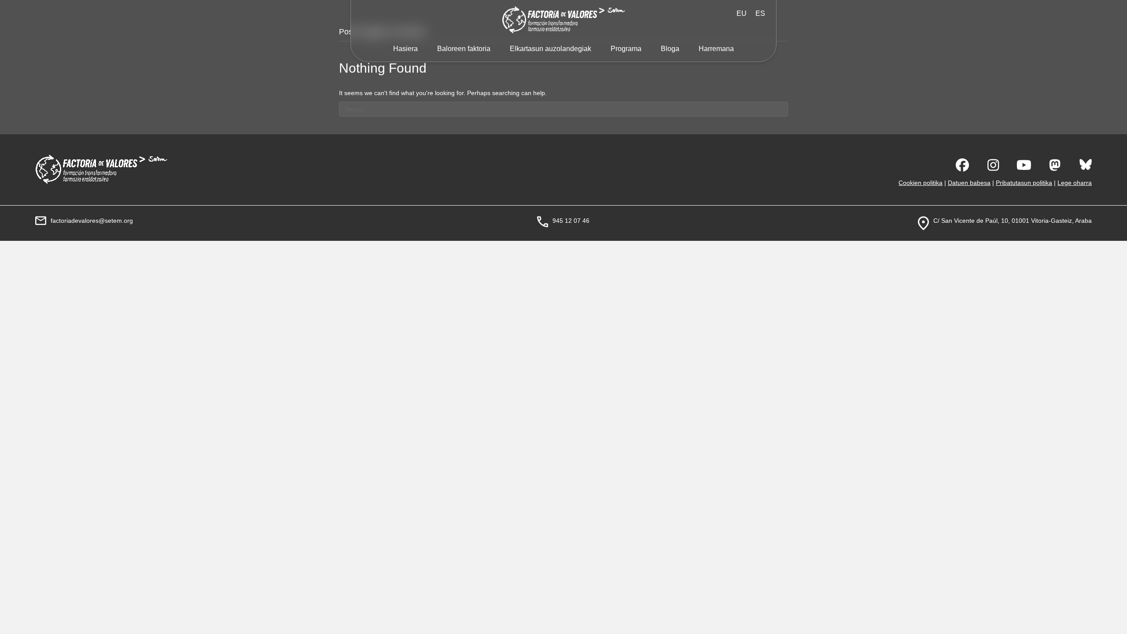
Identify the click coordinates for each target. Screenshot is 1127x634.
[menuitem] (760, 13)
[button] (962, 165)
